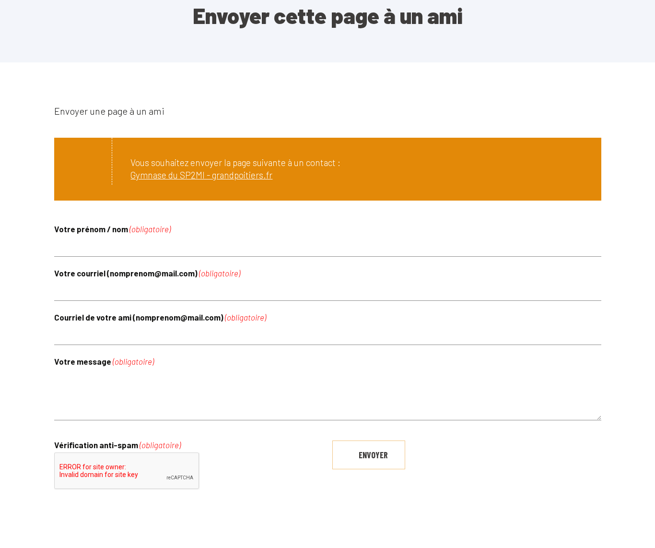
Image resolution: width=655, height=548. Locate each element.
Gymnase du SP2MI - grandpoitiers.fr (201, 174)
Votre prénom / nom (112, 229)
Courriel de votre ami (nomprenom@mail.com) (160, 317)
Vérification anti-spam (117, 445)
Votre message (104, 361)
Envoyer (373, 455)
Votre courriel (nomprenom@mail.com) (147, 273)
